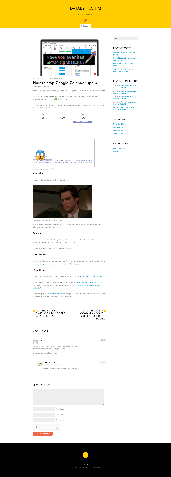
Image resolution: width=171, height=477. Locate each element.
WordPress (81, 467)
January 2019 (118, 134)
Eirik (114, 107)
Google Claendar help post (83, 282)
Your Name (60, 409)
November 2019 (118, 130)
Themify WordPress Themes (92, 467)
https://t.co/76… (62, 99)
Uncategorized (47, 79)
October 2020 (118, 127)
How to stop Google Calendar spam (65, 83)
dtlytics (36, 79)
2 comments (58, 79)
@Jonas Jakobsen (54, 294)
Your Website (60, 420)
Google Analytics (119, 148)
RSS (86, 21)
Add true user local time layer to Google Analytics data (49, 313)
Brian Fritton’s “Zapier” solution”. (91, 276)
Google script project (47, 264)
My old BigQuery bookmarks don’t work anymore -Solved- (92, 315)
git (90, 261)
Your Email (60, 414)
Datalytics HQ (84, 464)
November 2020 (118, 124)
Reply (103, 340)
